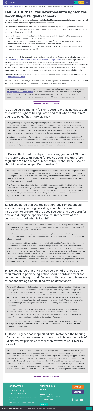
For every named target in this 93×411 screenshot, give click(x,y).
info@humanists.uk (19, 393)
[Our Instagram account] (76, 400)
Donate (81, 2)
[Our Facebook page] (72, 400)
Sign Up (43, 404)
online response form (16, 77)
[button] (86, 2)
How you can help (16, 6)
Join (75, 2)
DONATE (77, 392)
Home (6, 6)
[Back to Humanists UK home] (11, 2)
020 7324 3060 (15, 391)
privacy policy (51, 408)
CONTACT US (16, 386)
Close (88, 408)
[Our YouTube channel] (81, 400)
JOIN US (77, 387)
